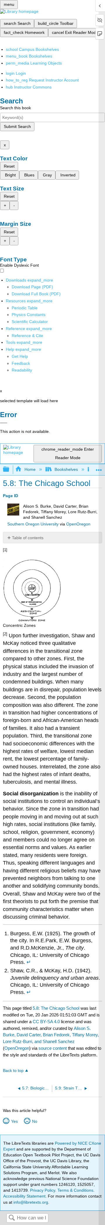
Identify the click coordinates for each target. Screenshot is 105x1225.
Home (29, 469)
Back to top (13, 1070)
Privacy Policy (42, 1190)
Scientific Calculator (30, 321)
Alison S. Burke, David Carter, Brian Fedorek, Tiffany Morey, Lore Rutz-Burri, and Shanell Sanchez (51, 1035)
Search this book (15, 107)
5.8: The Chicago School (56, 1008)
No (34, 1121)
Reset (9, 166)
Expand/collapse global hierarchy (9, 469)
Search (11, 1218)
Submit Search (17, 126)
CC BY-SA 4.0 (46, 1021)
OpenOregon (78, 524)
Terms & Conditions (75, 1190)
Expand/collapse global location (99, 467)
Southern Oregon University (33, 524)
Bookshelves (66, 469)
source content (52, 1048)
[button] (21, 363)
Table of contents (27, 537)
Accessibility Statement (24, 1196)
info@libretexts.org (30, 1202)
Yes (14, 1121)
